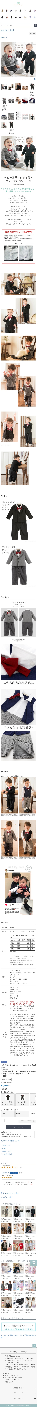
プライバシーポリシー (12, 1379)
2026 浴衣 (4, 30)
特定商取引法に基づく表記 (13, 1377)
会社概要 (8, 1373)
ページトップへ (34, 1346)
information (18, 1398)
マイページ (18, 1393)
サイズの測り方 (7, 1154)
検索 (35, 25)
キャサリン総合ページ (12, 1375)
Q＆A (4, 1148)
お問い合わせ (9, 1382)
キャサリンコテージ (18, 1352)
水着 (11, 30)
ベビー (7, 37)
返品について (6, 1145)
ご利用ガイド (18, 1388)
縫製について (6, 1151)
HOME (2, 37)
